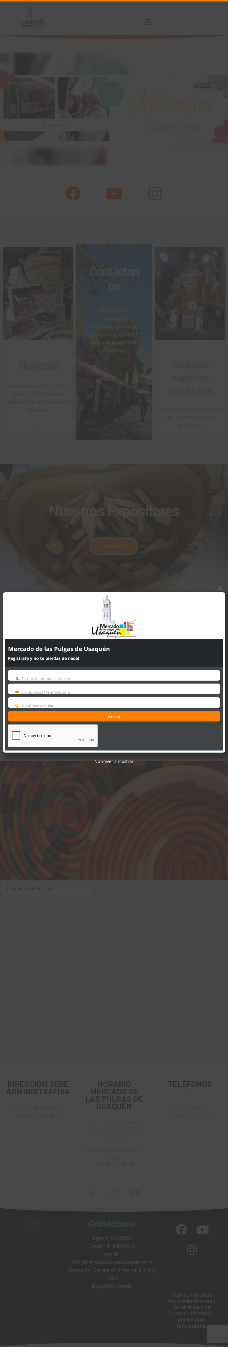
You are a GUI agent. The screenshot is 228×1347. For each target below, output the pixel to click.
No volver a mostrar (114, 761)
